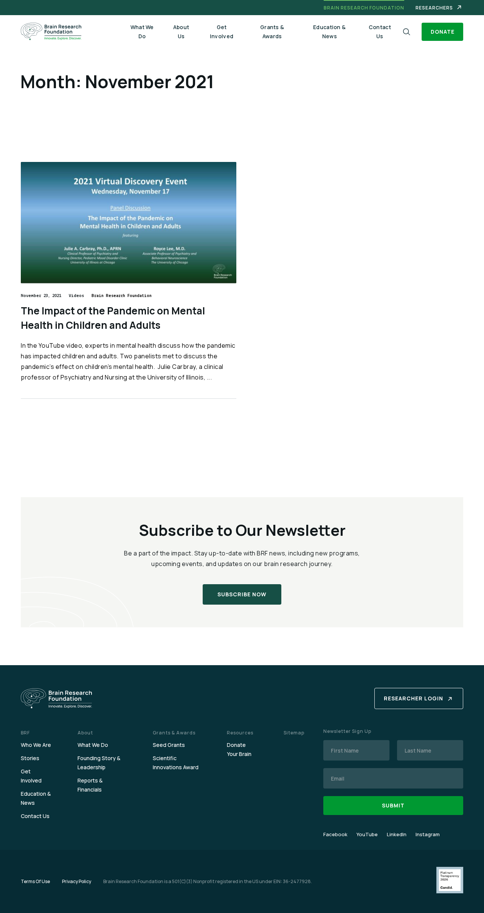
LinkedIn (396, 834)
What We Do (142, 31)
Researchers (434, 8)
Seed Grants (169, 744)
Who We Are (36, 744)
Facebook (335, 834)
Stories (30, 758)
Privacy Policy (76, 881)
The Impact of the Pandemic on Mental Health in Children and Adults (113, 318)
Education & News (329, 31)
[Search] (406, 32)
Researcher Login (413, 698)
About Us (181, 31)
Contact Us (380, 31)
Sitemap (294, 732)
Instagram (428, 834)
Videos (76, 296)
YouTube (367, 834)
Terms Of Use (35, 881)
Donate (443, 31)
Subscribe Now (242, 594)
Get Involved (221, 31)
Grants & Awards (272, 31)
